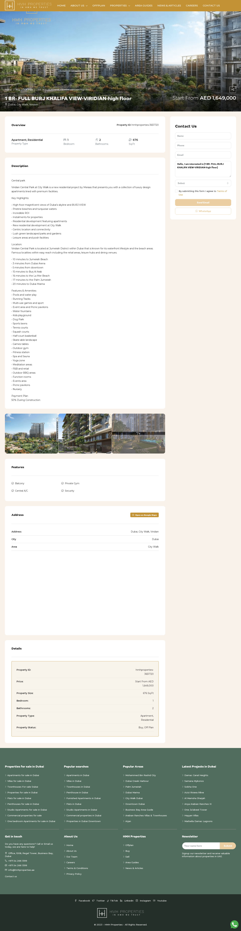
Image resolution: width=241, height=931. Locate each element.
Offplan (98, 5)
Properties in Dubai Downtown (83, 821)
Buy (127, 851)
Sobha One (190, 786)
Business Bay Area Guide (139, 809)
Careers (192, 5)
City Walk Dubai (134, 798)
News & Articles (169, 5)
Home (61, 5)
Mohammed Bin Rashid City (140, 775)
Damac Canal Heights (196, 775)
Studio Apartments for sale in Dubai (27, 809)
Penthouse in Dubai (77, 792)
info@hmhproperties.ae (21, 870)
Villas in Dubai (73, 781)
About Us (77, 5)
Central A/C (21, 490)
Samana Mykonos (194, 781)
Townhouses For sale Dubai (22, 786)
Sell (127, 856)
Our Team (71, 856)
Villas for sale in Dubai (19, 781)
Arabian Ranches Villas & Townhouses (146, 815)
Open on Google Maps (146, 515)
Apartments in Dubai (77, 775)
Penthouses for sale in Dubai (23, 804)
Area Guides (143, 5)
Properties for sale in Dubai (22, 792)
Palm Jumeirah (133, 786)
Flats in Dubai (73, 804)
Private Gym (72, 483)
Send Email (203, 202)
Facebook (84, 900)
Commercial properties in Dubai (83, 815)
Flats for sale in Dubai (19, 798)
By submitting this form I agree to (203, 193)
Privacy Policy (73, 874)
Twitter (100, 900)
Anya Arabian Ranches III (198, 804)
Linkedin (129, 900)
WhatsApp (204, 211)
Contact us (11, 876)
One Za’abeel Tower (195, 809)
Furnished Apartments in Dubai (83, 798)
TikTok (114, 900)
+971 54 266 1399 (17, 860)
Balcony (19, 483)
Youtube (162, 900)
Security (69, 490)
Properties (118, 5)
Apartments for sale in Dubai (23, 775)
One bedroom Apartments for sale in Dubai (31, 821)
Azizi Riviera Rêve (194, 792)
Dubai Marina (132, 792)
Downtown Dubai (135, 804)
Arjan (128, 821)
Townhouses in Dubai (78, 786)
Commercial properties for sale (24, 815)
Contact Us (211, 5)
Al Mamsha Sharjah (194, 798)
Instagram (145, 900)
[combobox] (203, 183)
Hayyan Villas (191, 815)
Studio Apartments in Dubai (81, 809)
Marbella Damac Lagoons (198, 821)
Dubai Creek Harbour (137, 781)
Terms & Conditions (77, 868)
